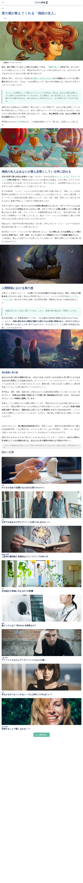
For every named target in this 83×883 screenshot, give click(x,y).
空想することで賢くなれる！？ (16, 729)
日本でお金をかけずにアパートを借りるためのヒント (26, 522)
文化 (3, 485)
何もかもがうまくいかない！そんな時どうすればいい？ (27, 694)
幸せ (3, 8)
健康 (3, 623)
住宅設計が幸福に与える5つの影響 (17, 591)
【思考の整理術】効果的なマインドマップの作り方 (25, 556)
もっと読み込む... (41, 735)
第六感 (17, 122)
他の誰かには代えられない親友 (43, 78)
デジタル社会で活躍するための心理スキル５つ (23, 487)
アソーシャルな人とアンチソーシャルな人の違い (24, 660)
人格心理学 (5, 657)
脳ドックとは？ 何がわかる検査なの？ (19, 625)
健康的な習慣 (5, 554)
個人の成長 (5, 726)
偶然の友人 (53, 67)
